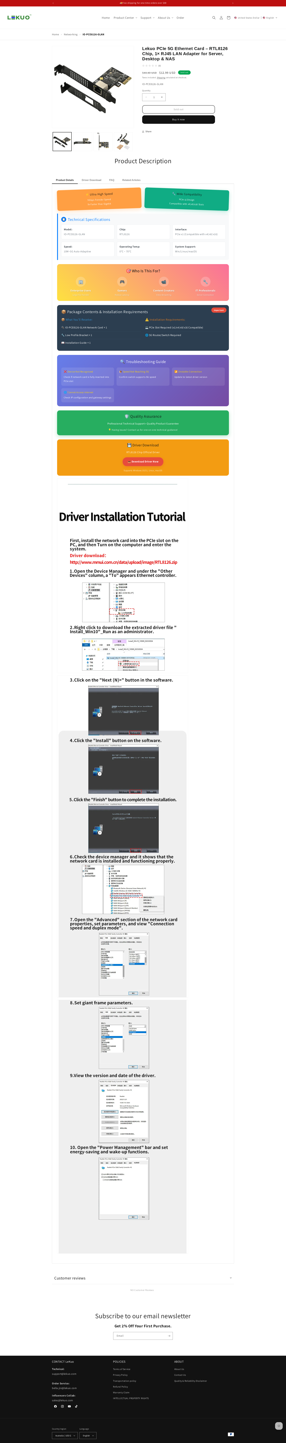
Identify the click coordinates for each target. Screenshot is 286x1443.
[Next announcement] (233, 3)
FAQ (111, 180)
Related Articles (131, 180)
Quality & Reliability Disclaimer (190, 1380)
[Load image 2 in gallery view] (82, 141)
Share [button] (148, 131)
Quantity (146, 90)
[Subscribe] (169, 1336)
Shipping (161, 77)
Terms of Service (121, 1369)
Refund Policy (120, 1386)
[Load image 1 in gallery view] (62, 141)
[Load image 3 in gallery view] (103, 141)
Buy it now (178, 119)
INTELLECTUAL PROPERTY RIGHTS (131, 1398)
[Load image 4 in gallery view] (123, 141)
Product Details (65, 180)
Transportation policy (124, 1380)
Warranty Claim (121, 1392)
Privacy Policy (120, 1374)
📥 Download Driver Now (143, 461)
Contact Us (180, 1374)
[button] (125, 18)
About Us (179, 1369)
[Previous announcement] (53, 3)
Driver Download (91, 180)
